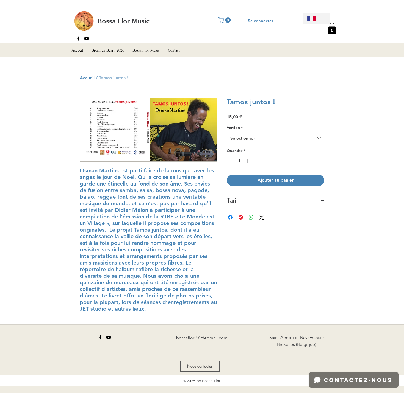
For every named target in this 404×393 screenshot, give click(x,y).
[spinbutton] (239, 161)
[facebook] (78, 38)
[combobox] (275, 138)
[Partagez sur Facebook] (230, 217)
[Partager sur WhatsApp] (251, 217)
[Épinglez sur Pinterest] (240, 217)
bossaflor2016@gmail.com (202, 337)
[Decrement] (231, 161)
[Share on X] (261, 217)
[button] (332, 28)
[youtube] (86, 38)
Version (235, 127)
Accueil (87, 77)
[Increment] (247, 161)
